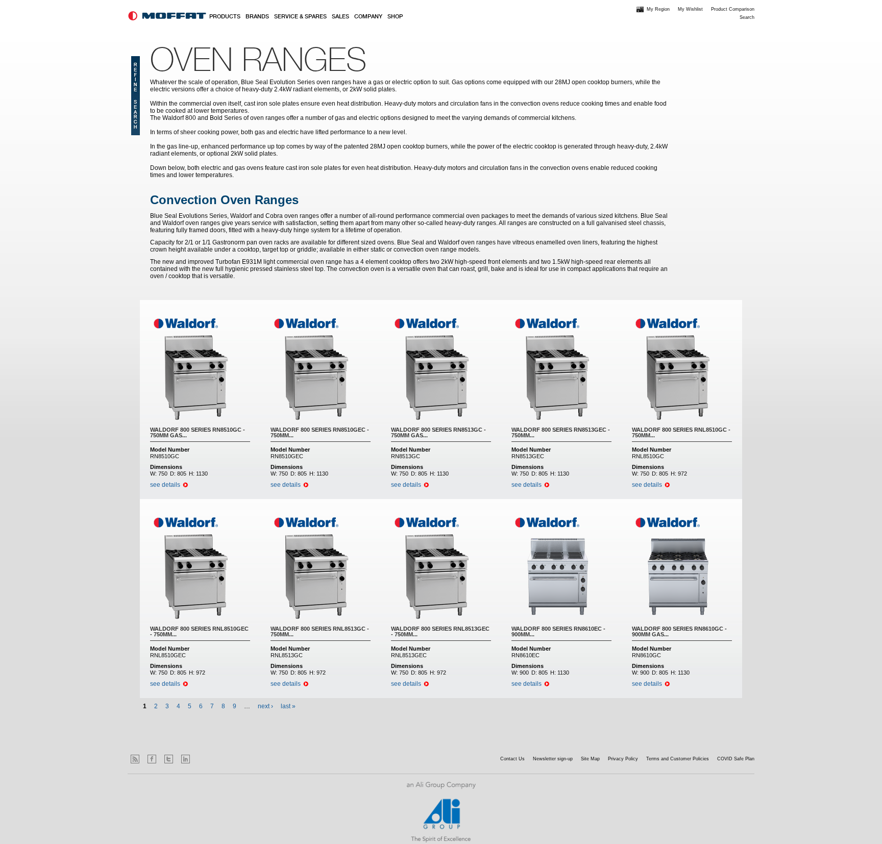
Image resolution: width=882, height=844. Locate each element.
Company (368, 17)
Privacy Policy (623, 758)
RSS (135, 759)
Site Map (590, 758)
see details (165, 484)
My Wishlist (690, 9)
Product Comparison (732, 9)
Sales (340, 17)
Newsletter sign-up (553, 758)
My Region (658, 9)
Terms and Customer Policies (677, 758)
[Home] (167, 15)
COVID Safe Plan (735, 758)
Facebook (152, 759)
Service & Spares (300, 17)
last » (288, 706)
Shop (395, 17)
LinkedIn (185, 759)
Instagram (202, 759)
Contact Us (512, 758)
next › (265, 706)
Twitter (168, 759)
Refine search (135, 95)
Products (224, 17)
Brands (257, 17)
